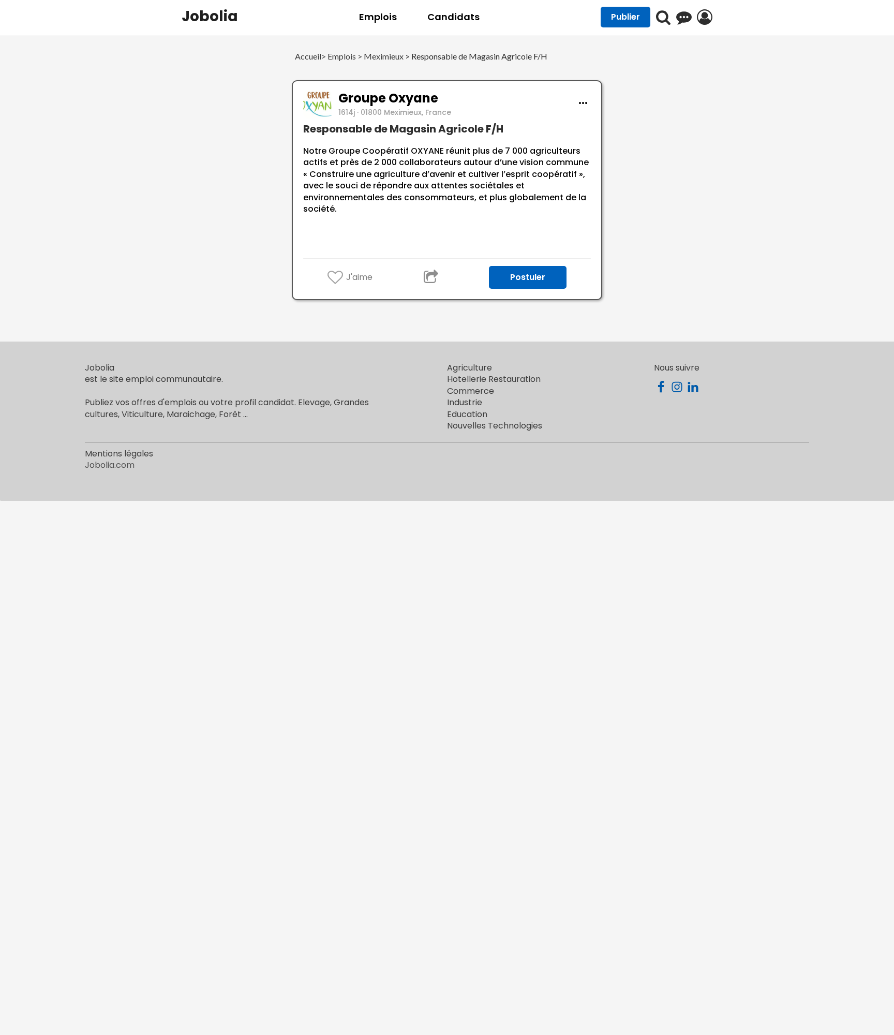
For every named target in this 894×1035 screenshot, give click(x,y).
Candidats (453, 16)
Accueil (308, 56)
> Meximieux (380, 56)
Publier (625, 17)
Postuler (527, 277)
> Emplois (338, 56)
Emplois (378, 16)
